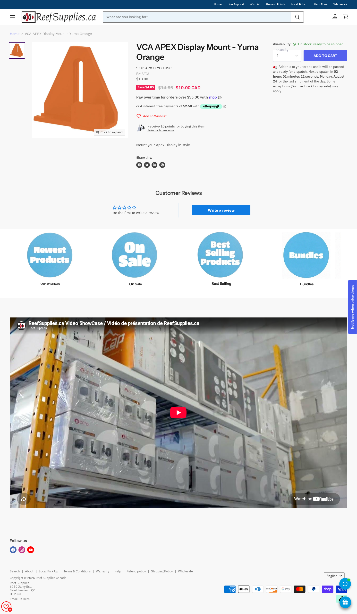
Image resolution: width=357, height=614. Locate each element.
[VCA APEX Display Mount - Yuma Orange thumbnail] (17, 50)
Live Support (236, 4)
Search (15, 571)
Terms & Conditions (77, 571)
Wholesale (340, 4)
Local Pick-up (299, 4)
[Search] (297, 17)
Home (218, 4)
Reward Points (275, 4)
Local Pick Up (48, 571)
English (332, 576)
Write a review (221, 210)
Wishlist (255, 4)
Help (117, 571)
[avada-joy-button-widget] (345, 602)
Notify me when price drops (352, 307)
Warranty (102, 571)
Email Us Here (20, 599)
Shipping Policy (162, 571)
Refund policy (136, 571)
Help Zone (321, 4)
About (29, 571)
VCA (146, 74)
